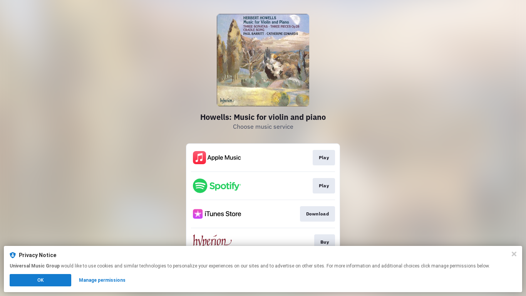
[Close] (514, 254)
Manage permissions (102, 280)
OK (40, 280)
